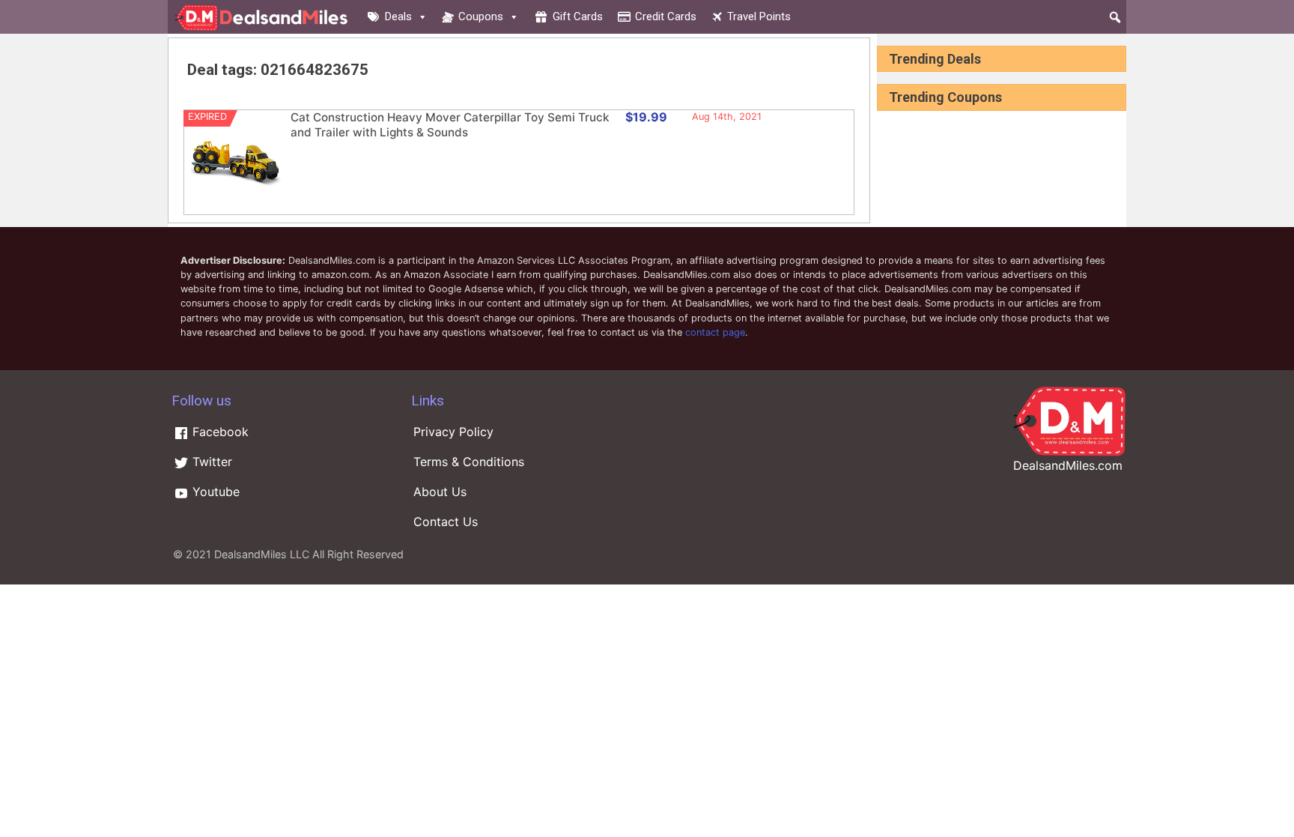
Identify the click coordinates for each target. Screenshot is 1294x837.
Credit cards (665, 16)
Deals (398, 16)
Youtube (214, 491)
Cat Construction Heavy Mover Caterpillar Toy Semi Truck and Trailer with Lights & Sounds (450, 124)
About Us (440, 491)
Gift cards (578, 16)
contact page (715, 332)
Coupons (480, 16)
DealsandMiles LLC (261, 554)
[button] (1115, 17)
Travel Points (759, 16)
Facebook (219, 431)
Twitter (210, 461)
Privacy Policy (453, 431)
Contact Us (445, 521)
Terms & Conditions (468, 461)
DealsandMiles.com (1068, 465)
